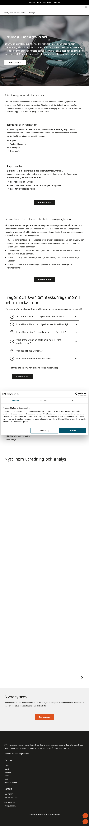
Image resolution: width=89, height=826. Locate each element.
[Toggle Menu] (86, 7)
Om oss (8, 760)
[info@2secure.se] (85, 821)
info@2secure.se (10, 806)
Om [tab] (73, 400)
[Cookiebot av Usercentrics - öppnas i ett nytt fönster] (77, 394)
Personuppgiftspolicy (20, 754)
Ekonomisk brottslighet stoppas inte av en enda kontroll (35, 596)
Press (6, 775)
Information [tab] (44, 400)
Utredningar (11, 439)
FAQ (6, 779)
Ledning (7, 772)
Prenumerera (44, 717)
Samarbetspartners (11, 782)
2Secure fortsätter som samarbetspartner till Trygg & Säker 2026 (42, 528)
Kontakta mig (15, 63)
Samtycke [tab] (15, 400)
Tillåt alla (72, 431)
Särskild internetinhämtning (18, 436)
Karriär (7, 769)
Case (6, 766)
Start (6, 13)
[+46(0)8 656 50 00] (85, 815)
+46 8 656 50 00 (10, 802)
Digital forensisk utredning (17, 13)
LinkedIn (7, 754)
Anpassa (43, 431)
